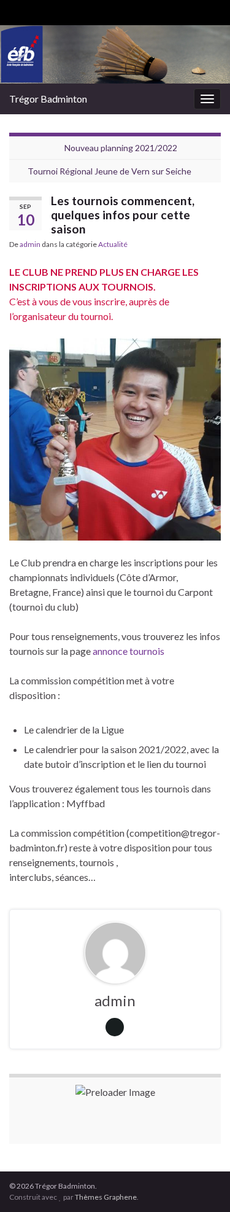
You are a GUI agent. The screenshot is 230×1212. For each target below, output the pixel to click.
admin (30, 244)
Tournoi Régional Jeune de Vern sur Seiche (109, 171)
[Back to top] (202, 1184)
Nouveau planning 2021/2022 (120, 148)
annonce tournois (128, 651)
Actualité (113, 244)
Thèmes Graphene (106, 1197)
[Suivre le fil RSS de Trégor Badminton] (15, 10)
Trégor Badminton (48, 98)
